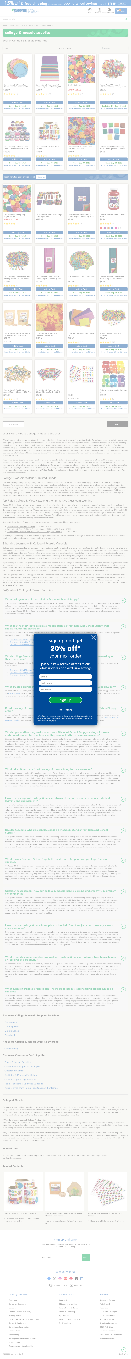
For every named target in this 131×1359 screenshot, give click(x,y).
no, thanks (66, 709)
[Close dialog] (93, 637)
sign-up (65, 700)
